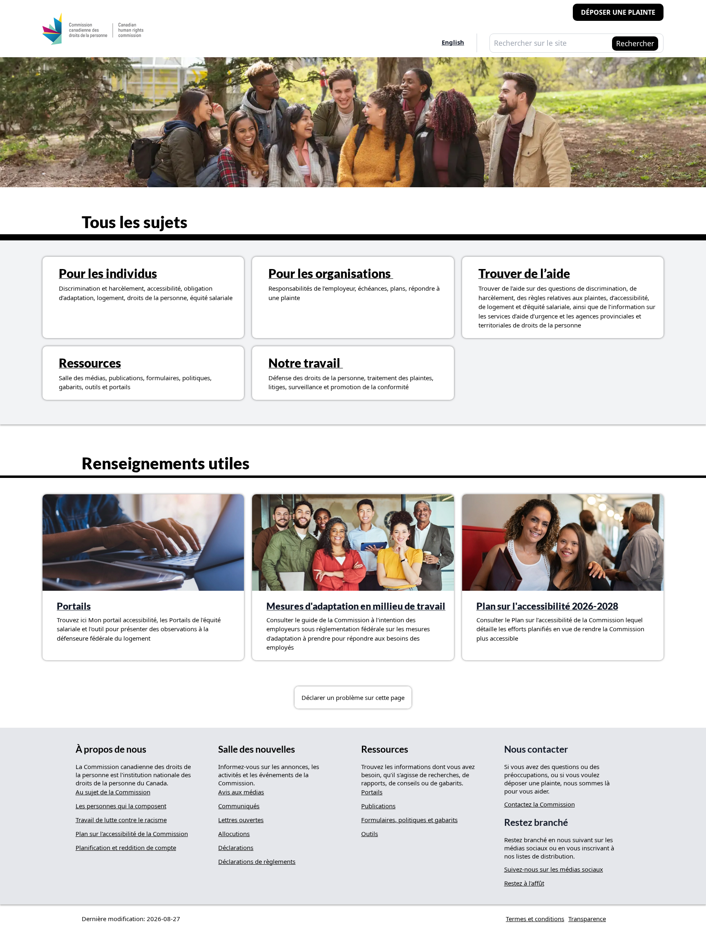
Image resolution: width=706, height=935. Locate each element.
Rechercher (635, 43)
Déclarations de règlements (256, 861)
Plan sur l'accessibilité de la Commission (132, 834)
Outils (369, 834)
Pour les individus (108, 273)
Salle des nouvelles (256, 749)
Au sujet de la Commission (113, 792)
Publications (378, 806)
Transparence (587, 919)
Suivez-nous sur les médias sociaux (553, 869)
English (453, 42)
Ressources (90, 362)
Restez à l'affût (524, 883)
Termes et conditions (535, 919)
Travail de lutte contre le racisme (121, 820)
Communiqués (238, 806)
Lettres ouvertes (241, 820)
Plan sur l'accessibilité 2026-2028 (547, 606)
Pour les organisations (330, 273)
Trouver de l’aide (524, 273)
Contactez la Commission (539, 804)
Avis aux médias (241, 792)
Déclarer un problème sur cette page (353, 697)
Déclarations (235, 847)
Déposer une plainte (618, 12)
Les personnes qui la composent (121, 806)
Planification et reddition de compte (126, 847)
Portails (74, 606)
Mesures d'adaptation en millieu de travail (355, 606)
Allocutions (234, 834)
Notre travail (305, 362)
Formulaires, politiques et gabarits (409, 820)
